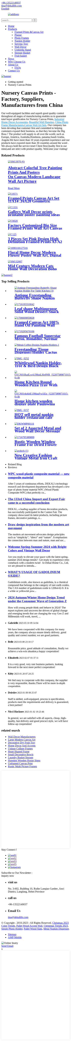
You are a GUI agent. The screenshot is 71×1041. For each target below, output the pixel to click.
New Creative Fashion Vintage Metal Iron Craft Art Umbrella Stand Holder (38, 458)
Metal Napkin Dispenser (56, 928)
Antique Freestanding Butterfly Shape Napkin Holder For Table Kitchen (37, 298)
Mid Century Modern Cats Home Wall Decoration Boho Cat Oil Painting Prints (32, 269)
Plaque (18, 35)
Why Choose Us (16, 61)
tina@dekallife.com (18, 917)
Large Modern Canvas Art (21, 739)
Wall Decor (20, 46)
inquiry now (7, 875)
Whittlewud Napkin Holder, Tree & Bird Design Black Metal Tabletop (38, 366)
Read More (14, 188)
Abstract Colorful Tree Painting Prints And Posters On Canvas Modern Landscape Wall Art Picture (35, 174)
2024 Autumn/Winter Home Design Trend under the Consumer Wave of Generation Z (37, 599)
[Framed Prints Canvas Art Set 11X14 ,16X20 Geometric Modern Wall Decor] (13, 193)
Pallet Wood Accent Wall (29, 925)
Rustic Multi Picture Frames (22, 766)
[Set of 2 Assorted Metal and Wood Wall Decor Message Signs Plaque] (24, 423)
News (11, 58)
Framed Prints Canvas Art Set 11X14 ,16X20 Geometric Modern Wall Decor (33, 201)
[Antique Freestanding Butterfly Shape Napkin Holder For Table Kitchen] (39, 290)
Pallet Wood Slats (33, 928)
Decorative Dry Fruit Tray (21, 742)
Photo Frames (22, 38)
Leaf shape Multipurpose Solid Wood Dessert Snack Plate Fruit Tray (37, 312)
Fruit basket (21, 55)
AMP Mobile (15, 937)
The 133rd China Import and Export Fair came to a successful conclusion (36, 500)
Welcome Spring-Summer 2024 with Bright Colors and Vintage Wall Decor (37, 548)
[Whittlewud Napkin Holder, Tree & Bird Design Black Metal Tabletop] (22, 358)
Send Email (7, 946)
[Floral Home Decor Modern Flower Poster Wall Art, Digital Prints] (18, 248)
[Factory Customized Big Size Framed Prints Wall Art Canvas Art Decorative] (13, 220)
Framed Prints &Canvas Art (29, 32)
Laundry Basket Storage (20, 757)
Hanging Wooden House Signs (24, 760)
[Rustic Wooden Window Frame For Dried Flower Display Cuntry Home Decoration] (24, 437)
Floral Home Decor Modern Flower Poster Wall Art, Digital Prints (34, 255)
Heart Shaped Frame (18, 751)
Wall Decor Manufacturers (22, 736)
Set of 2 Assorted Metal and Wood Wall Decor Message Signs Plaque (38, 431)
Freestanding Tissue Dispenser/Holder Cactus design (36, 352)
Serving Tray (21, 43)
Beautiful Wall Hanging (41, 122)
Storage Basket (22, 52)
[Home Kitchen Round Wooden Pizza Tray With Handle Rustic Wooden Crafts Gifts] (43, 377)
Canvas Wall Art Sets (35, 125)
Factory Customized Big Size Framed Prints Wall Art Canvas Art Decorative (35, 228)
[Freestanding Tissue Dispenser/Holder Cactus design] (37, 345)
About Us (13, 64)
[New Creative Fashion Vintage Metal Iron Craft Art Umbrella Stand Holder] (21, 450)
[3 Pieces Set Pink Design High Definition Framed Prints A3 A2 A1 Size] (12, 234)
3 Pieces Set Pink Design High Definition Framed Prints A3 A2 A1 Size (35, 242)
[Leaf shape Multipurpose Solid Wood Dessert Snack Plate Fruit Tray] (24, 304)
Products (12, 29)
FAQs (18, 67)
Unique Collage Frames (20, 748)
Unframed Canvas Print (20, 763)
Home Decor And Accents (22, 745)
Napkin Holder (22, 40)
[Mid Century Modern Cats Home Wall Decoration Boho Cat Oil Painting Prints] (15, 261)
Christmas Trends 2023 (56, 925)
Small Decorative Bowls (20, 754)
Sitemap (12, 934)
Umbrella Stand (23, 49)
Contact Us (14, 70)
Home (11, 26)
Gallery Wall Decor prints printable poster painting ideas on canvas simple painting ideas (34, 215)
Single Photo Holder (11, 928)
